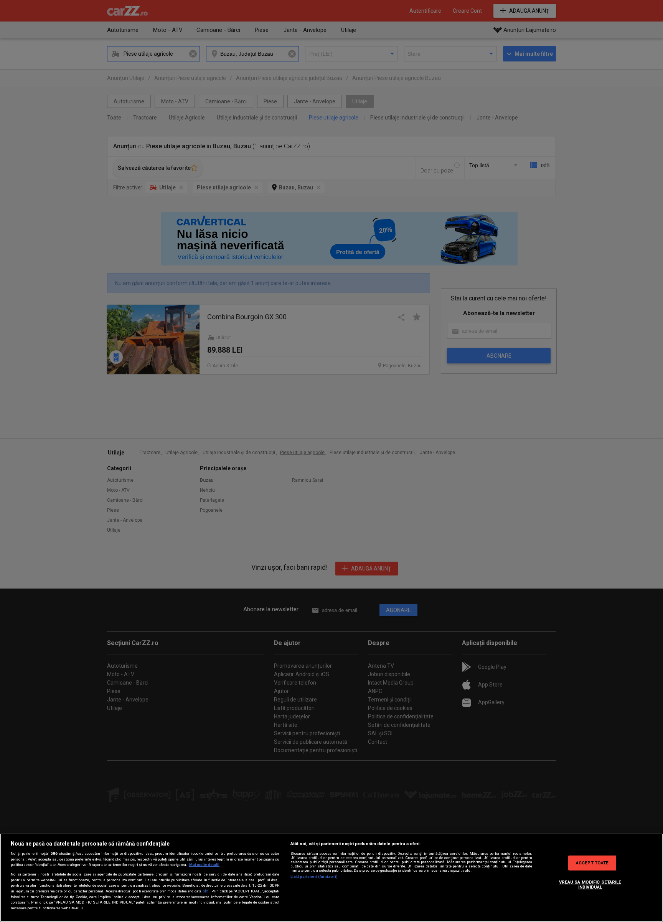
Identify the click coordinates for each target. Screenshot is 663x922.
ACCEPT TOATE (592, 862)
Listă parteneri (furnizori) (314, 876)
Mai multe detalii (204, 864)
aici (206, 891)
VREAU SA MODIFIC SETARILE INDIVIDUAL (590, 884)
